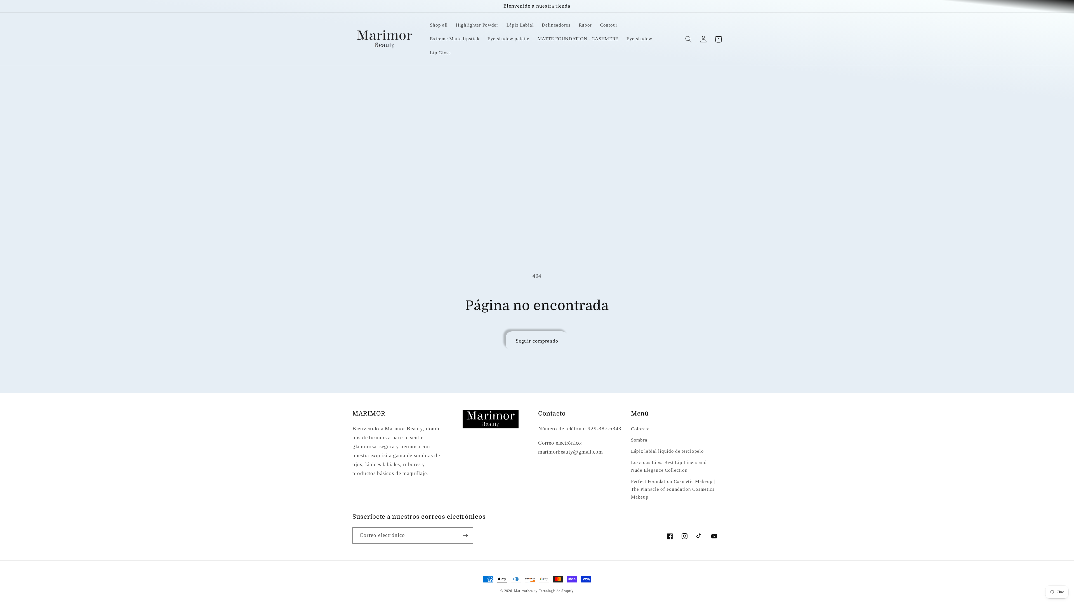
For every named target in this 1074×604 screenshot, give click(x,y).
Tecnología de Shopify (556, 591)
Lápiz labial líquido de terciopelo (667, 451)
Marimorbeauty (526, 591)
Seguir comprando (537, 341)
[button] (688, 39)
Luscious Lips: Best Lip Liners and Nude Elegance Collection (668, 466)
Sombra (639, 440)
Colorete (640, 428)
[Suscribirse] (465, 535)
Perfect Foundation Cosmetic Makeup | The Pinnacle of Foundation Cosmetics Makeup (673, 489)
